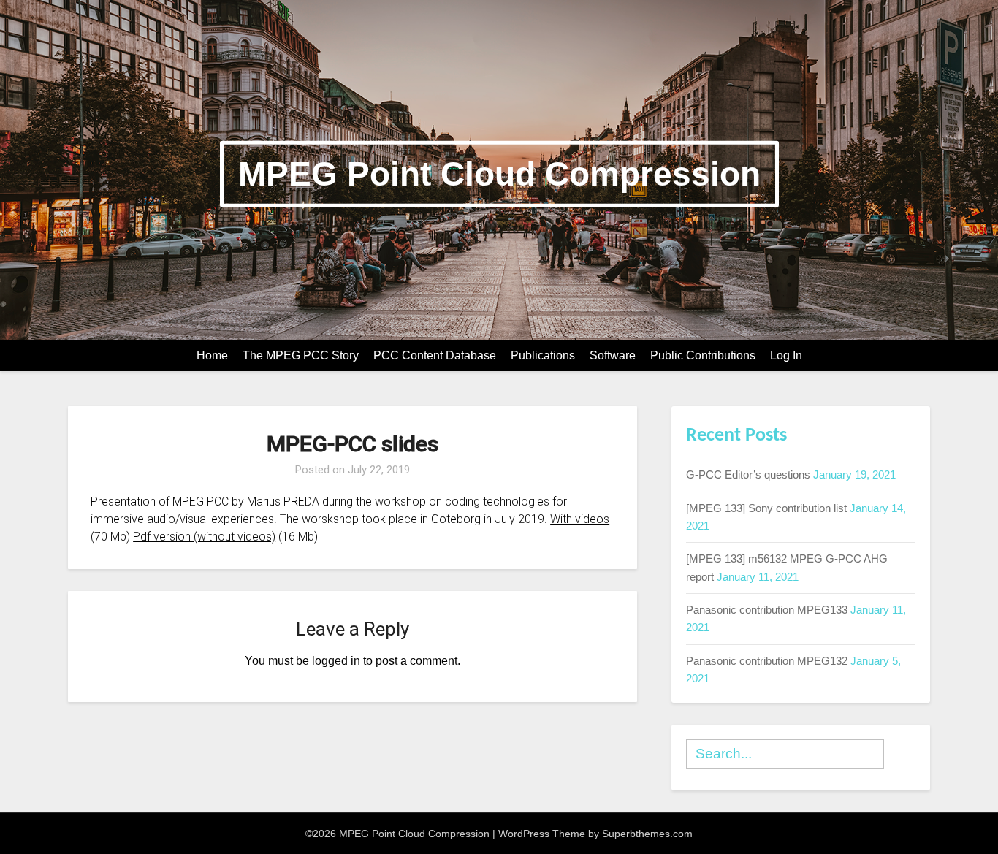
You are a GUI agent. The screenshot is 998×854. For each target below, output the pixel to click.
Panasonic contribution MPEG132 (766, 661)
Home (212, 355)
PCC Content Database (434, 355)
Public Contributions (702, 355)
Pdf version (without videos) (204, 537)
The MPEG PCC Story (301, 355)
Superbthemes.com (647, 833)
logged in (336, 661)
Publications (543, 355)
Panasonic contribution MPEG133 (766, 609)
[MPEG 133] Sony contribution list (766, 508)
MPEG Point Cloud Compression (499, 174)
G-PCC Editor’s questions (748, 474)
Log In (786, 355)
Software (613, 355)
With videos (579, 519)
